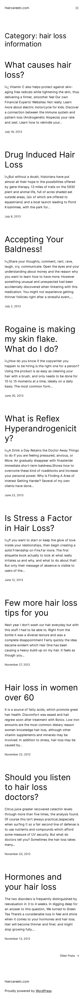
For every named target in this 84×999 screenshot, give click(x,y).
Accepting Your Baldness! (34, 244)
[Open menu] (77, 8)
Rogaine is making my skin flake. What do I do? (40, 339)
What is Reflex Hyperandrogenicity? (41, 428)
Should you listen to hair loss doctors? (38, 787)
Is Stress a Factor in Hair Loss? (38, 523)
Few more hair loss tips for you (41, 607)
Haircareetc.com (17, 8)
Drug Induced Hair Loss (40, 159)
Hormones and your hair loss (33, 881)
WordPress (44, 991)
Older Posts (69, 955)
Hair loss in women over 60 (41, 692)
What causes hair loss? (38, 69)
